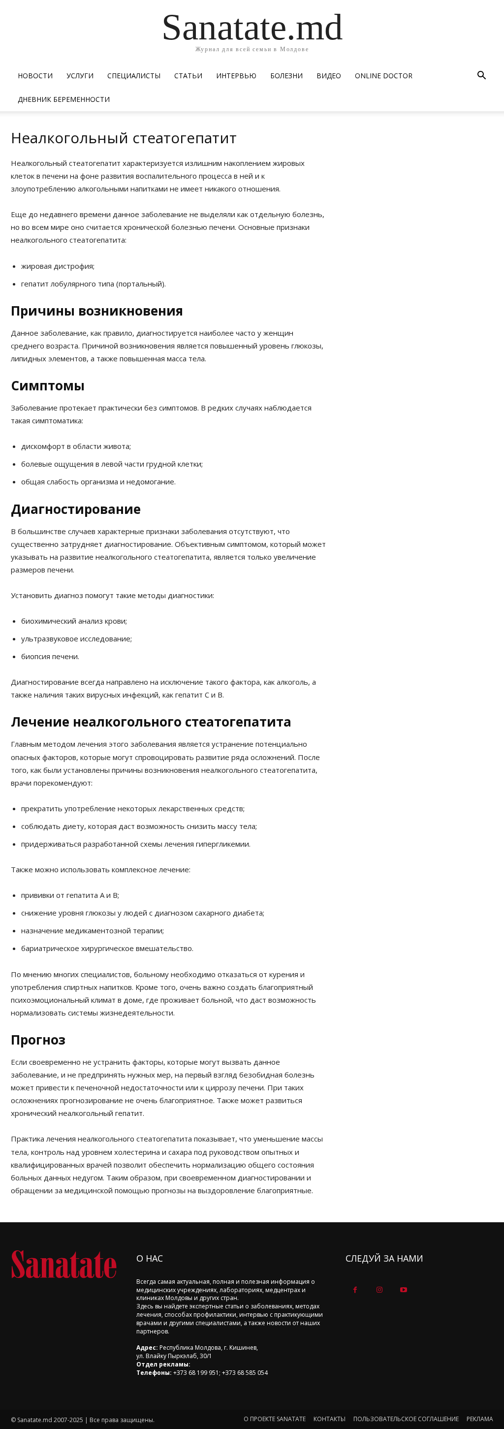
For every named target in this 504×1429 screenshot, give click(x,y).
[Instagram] (379, 1290)
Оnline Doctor (383, 75)
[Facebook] (355, 1290)
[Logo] (64, 1264)
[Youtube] (403, 1290)
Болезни (286, 75)
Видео (328, 75)
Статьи (188, 75)
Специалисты (133, 75)
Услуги (80, 75)
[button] (481, 76)
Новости (35, 75)
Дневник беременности (64, 99)
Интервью (236, 75)
